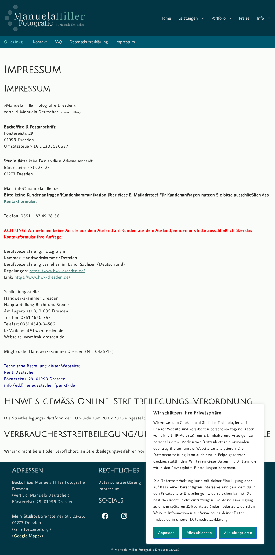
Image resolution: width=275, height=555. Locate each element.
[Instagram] (124, 515)
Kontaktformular (20, 201)
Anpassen (166, 532)
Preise (244, 18)
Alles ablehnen (199, 532)
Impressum (125, 41)
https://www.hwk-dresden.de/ (57, 270)
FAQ (58, 41)
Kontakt (40, 41)
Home (165, 18)
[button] (203, 18)
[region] (205, 474)
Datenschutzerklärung (89, 41)
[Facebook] (105, 515)
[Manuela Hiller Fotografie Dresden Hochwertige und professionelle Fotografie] (44, 18)
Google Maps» (28, 535)
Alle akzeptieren (238, 532)
